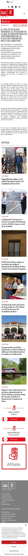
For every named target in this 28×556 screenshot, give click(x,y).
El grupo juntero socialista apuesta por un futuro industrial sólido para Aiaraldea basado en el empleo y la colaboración (13, 350)
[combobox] (14, 2)
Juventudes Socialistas (8, 500)
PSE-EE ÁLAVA (6, 494)
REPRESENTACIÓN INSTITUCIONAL (11, 509)
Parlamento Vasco (6, 518)
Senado (4, 522)
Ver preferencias (14, 551)
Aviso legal (22, 554)
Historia (4, 502)
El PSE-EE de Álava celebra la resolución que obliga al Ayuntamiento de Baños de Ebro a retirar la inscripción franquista (14, 265)
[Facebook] (12, 7)
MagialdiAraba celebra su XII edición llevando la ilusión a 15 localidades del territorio (13, 181)
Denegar (14, 546)
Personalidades (6, 504)
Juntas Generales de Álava (9, 514)
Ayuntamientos (6, 512)
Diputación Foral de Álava (8, 516)
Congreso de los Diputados (9, 520)
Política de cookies (8, 554)
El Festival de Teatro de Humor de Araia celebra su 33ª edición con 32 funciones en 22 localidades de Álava (13, 308)
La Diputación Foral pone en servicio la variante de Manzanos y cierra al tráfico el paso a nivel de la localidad (14, 222)
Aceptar (14, 542)
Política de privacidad (15, 554)
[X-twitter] (8, 7)
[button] (25, 525)
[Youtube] (16, 7)
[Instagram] (19, 7)
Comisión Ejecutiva (7, 498)
